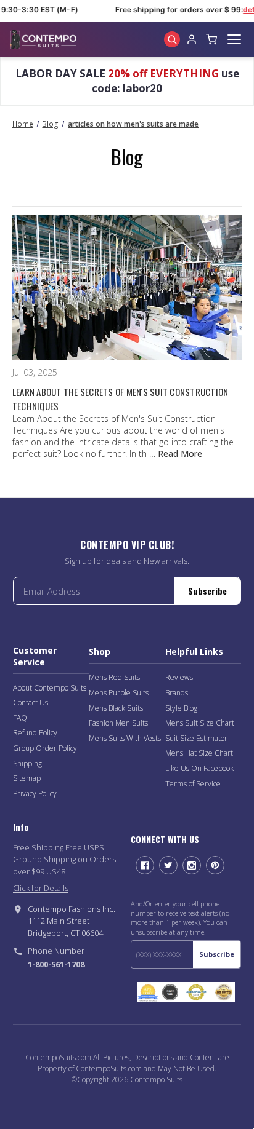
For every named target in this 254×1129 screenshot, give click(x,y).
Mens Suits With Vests (125, 738)
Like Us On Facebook (199, 768)
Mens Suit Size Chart (199, 723)
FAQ (20, 718)
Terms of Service (193, 783)
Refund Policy (35, 732)
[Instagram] (191, 865)
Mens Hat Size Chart (199, 753)
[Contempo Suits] (43, 39)
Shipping (27, 763)
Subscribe (207, 590)
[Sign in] (192, 39)
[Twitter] (168, 865)
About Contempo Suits (49, 688)
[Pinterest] (215, 865)
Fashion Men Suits (118, 723)
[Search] (172, 39)
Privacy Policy (35, 793)
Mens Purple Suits (119, 692)
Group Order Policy (45, 748)
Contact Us (30, 702)
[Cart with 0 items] (211, 39)
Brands (176, 692)
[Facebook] (145, 865)
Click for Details (40, 887)
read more (180, 453)
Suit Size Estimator (196, 738)
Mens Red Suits (114, 677)
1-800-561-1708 (56, 964)
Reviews (179, 677)
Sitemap (27, 778)
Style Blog (181, 708)
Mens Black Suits (116, 708)
